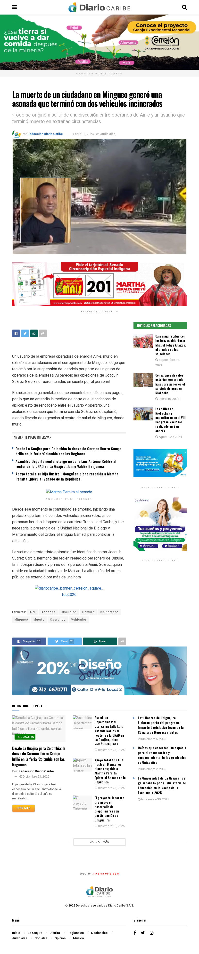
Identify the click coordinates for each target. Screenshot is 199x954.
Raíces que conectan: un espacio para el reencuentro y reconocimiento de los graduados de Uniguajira (162, 755)
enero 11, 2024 (83, 134)
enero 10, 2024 (168, 398)
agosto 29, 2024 (170, 436)
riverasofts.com (106, 873)
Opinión (60, 938)
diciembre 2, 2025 (153, 769)
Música (78, 938)
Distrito (55, 932)
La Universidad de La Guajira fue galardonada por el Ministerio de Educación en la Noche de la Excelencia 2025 (162, 785)
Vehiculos (79, 619)
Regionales (75, 932)
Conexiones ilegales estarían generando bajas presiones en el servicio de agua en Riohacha (170, 384)
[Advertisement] (160, 606)
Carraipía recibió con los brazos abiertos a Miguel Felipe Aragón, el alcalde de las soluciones (170, 345)
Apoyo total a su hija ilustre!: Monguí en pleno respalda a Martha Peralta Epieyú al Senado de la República (67, 476)
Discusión (69, 612)
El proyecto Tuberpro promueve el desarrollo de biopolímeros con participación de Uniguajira (109, 808)
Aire (33, 612)
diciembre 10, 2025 (110, 826)
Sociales (41, 938)
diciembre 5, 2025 (153, 739)
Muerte (38, 619)
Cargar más (99, 842)
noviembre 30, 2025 (155, 799)
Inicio (16, 932)
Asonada (48, 612)
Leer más (23, 808)
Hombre (88, 612)
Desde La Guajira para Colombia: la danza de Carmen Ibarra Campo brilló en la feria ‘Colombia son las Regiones (69, 451)
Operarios (58, 619)
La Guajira (25, 737)
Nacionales (99, 932)
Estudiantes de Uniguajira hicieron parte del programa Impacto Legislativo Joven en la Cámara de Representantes (161, 725)
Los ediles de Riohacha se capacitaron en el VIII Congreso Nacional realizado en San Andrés (170, 419)
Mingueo (21, 619)
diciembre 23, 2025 (35, 776)
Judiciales (107, 134)
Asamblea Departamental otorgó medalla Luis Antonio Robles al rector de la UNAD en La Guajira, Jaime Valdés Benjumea (66, 463)
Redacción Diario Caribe (45, 134)
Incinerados (109, 612)
